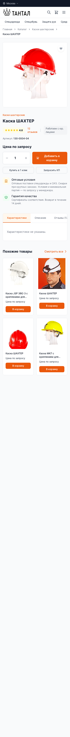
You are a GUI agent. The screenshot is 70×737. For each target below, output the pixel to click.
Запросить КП (51, 170)
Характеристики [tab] (17, 217)
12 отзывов (32, 130)
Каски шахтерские (43, 29)
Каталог (22, 29)
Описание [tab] (40, 217)
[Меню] (63, 12)
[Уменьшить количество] (7, 158)
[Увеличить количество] (26, 158)
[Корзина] (56, 12)
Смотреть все (54, 251)
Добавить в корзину (52, 158)
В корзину (18, 309)
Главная (7, 29)
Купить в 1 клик (18, 170)
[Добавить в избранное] (61, 48)
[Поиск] (49, 12)
